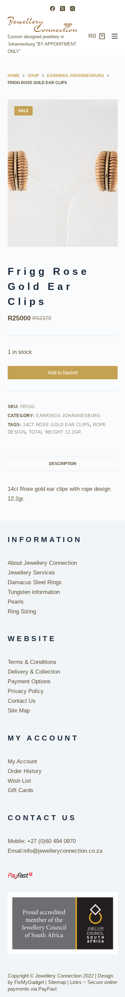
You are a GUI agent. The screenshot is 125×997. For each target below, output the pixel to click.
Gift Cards (20, 790)
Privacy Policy (26, 691)
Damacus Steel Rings (35, 582)
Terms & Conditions (32, 662)
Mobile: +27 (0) (26, 841)
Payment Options (29, 681)
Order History (25, 771)
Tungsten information (34, 592)
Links (76, 982)
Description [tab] (62, 463)
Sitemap (57, 982)
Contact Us (22, 701)
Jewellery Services (31, 572)
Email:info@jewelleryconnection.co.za (55, 851)
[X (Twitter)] (62, 8)
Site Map (19, 710)
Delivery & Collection (34, 672)
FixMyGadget (29, 982)
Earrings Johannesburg (68, 415)
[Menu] (115, 36)
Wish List (19, 781)
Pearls (16, 602)
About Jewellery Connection (42, 563)
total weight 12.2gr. (56, 432)
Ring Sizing (22, 611)
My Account (22, 761)
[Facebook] (52, 8)
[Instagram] (72, 8)
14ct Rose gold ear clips (56, 424)
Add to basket (63, 372)
